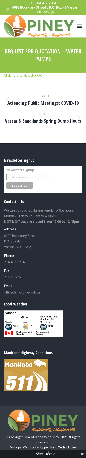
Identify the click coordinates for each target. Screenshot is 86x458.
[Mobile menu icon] (79, 26)
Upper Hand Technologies (58, 447)
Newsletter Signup (20, 170)
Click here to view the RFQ (23, 75)
